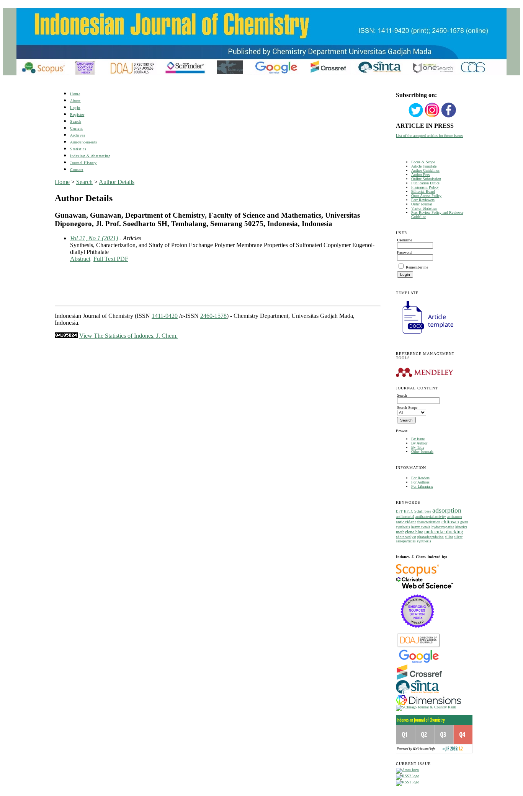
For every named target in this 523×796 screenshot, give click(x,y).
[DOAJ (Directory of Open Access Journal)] (418, 647)
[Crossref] (419, 678)
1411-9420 (165, 316)
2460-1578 (213, 316)
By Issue (418, 439)
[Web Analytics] (66, 335)
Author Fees (420, 175)
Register (77, 114)
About (75, 101)
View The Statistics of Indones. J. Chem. (128, 335)
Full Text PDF (110, 259)
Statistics (78, 149)
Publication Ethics (425, 183)
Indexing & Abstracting (90, 156)
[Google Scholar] (418, 662)
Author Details (116, 182)
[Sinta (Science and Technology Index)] (417, 694)
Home (75, 94)
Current (76, 128)
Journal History (83, 163)
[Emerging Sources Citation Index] (417, 632)
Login (75, 108)
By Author (419, 443)
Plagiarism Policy (425, 187)
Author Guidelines (425, 170)
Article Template (423, 166)
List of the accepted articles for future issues (429, 135)
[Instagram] (432, 116)
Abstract (80, 259)
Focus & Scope (423, 162)
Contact (76, 170)
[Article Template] (424, 334)
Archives (77, 135)
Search (75, 121)
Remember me (417, 267)
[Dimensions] (428, 704)
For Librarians (422, 486)
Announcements (83, 142)
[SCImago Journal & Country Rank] (426, 707)
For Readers (420, 478)
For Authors (420, 482)
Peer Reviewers (423, 200)
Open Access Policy (426, 196)
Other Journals (422, 451)
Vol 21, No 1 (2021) (94, 238)
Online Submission (426, 179)
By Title (417, 447)
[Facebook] (448, 116)
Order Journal (421, 204)
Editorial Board (423, 191)
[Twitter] (415, 116)
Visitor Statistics (424, 208)
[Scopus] (417, 575)
